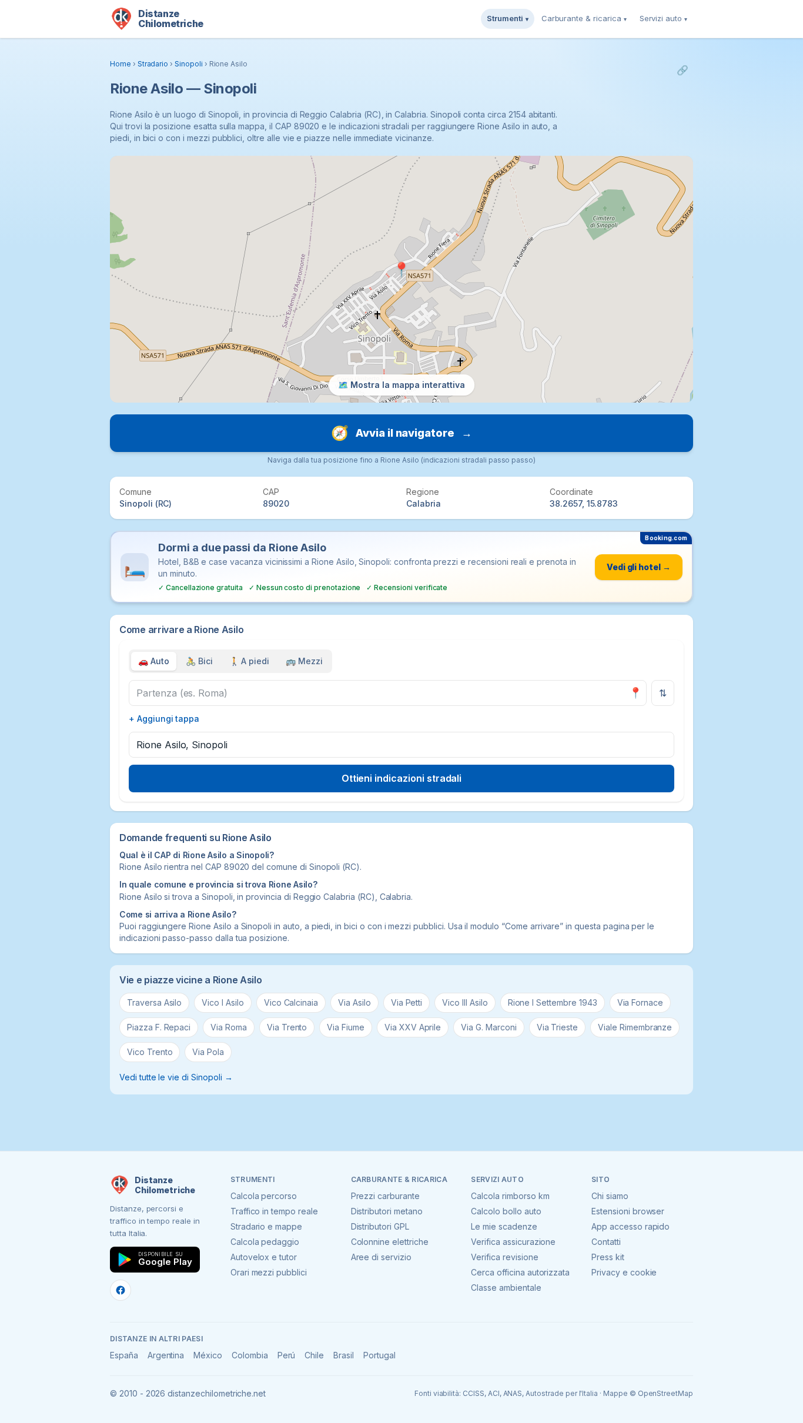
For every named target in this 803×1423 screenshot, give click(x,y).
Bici (199, 661)
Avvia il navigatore (401, 432)
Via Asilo (354, 1002)
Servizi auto (663, 18)
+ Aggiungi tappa (164, 719)
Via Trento (287, 1027)
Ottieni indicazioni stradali (402, 778)
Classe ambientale (506, 1288)
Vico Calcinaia (291, 1002)
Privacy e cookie (624, 1272)
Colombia (250, 1355)
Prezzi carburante (385, 1196)
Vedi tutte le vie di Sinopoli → (176, 1077)
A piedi (249, 661)
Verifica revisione (504, 1257)
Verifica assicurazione (513, 1242)
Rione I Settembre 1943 (552, 1002)
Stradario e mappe (266, 1226)
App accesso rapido (630, 1226)
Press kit (607, 1257)
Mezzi (304, 661)
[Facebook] (120, 1290)
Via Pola (208, 1052)
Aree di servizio (381, 1257)
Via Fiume (345, 1027)
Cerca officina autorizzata (520, 1272)
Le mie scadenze (504, 1226)
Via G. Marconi (488, 1027)
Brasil (343, 1355)
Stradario (153, 63)
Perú (286, 1355)
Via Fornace (640, 1002)
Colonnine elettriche (390, 1242)
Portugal (379, 1355)
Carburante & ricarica (584, 18)
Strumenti (507, 18)
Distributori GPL (380, 1226)
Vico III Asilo (464, 1002)
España (124, 1355)
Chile (314, 1355)
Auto (153, 661)
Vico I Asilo (222, 1002)
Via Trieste (557, 1027)
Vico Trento (149, 1052)
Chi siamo (609, 1196)
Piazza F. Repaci (158, 1027)
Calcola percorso (263, 1196)
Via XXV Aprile (412, 1027)
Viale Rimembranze (635, 1027)
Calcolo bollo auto (506, 1211)
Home (120, 63)
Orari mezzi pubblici (268, 1272)
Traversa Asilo (154, 1002)
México (207, 1355)
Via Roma (228, 1027)
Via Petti (407, 1002)
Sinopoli (189, 63)
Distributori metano (387, 1211)
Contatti (606, 1242)
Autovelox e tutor (263, 1257)
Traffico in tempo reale (274, 1211)
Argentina (166, 1355)
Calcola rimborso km (510, 1196)
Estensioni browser (627, 1211)
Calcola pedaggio (264, 1242)
